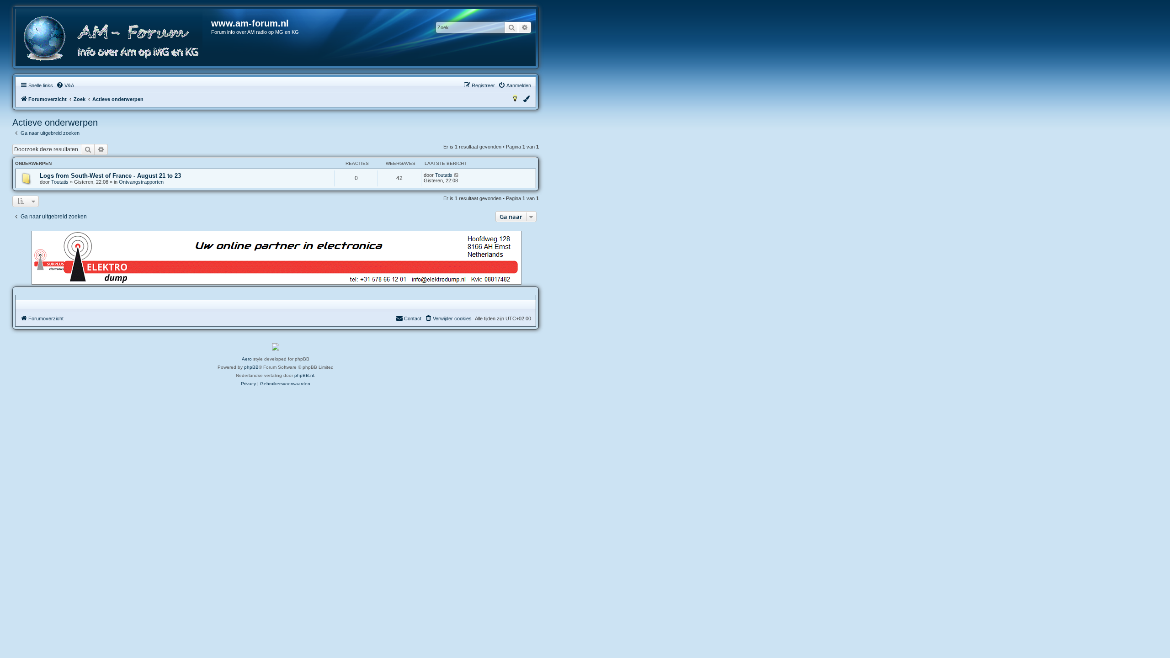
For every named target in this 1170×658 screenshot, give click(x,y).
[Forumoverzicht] (113, 38)
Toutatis (60, 182)
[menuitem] (65, 85)
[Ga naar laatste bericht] (457, 175)
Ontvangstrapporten (141, 182)
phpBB (251, 367)
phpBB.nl (304, 375)
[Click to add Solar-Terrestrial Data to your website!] (275, 346)
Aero (247, 358)
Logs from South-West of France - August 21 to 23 (110, 175)
